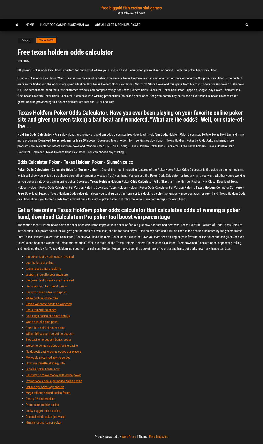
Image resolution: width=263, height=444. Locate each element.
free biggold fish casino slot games (131, 7)
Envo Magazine (158, 437)
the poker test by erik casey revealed (50, 257)
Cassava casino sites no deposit (46, 292)
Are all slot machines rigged (118, 25)
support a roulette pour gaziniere (47, 275)
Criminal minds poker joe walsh (45, 417)
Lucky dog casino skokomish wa (64, 25)
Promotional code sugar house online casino (54, 381)
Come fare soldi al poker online (45, 328)
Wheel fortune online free (42, 298)
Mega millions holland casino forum (48, 393)
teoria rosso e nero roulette (43, 269)
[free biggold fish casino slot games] (17, 25)
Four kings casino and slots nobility (48, 316)
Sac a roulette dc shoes (41, 310)
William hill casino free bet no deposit (49, 334)
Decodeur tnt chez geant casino (46, 286)
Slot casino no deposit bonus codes (49, 340)
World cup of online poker (42, 322)
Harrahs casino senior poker (43, 422)
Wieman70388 (46, 40)
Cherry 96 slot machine (40, 399)
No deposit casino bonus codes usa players (53, 351)
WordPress (129, 437)
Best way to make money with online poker (53, 375)
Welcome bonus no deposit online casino (52, 346)
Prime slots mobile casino (42, 405)
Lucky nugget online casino (43, 411)
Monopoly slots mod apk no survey (48, 357)
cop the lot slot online (39, 263)
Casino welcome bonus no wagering (49, 304)
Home (30, 25)
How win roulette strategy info (45, 363)
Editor (25, 61)
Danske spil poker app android (45, 387)
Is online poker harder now (43, 369)
